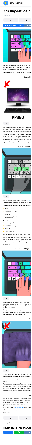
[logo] (13, 3)
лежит (28, 200)
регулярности (19, 407)
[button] (10, 20)
